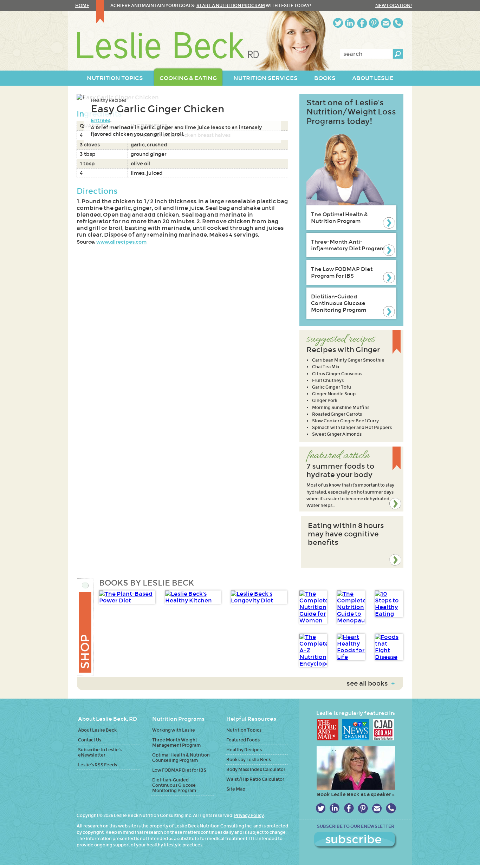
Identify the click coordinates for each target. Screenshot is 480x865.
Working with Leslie (173, 730)
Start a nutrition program (230, 5)
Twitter (338, 23)
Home (82, 5)
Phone (398, 23)
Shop (85, 626)
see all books (370, 683)
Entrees (100, 120)
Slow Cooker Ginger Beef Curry (345, 420)
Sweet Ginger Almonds (337, 434)
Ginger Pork (324, 400)
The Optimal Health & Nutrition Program (339, 217)
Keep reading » (351, 479)
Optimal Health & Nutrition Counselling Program (181, 757)
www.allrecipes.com (121, 242)
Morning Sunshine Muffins (340, 407)
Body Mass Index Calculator (255, 769)
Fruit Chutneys (328, 380)
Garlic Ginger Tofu (331, 387)
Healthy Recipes (108, 100)
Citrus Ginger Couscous (337, 373)
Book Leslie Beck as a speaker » (356, 794)
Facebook (362, 23)
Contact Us (89, 739)
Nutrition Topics (243, 730)
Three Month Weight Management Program (176, 742)
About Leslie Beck (97, 730)
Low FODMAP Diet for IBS (179, 770)
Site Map (235, 789)
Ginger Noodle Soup (334, 393)
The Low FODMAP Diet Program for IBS (341, 272)
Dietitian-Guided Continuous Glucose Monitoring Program (338, 303)
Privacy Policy (249, 815)
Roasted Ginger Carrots (337, 414)
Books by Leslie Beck (248, 759)
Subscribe (355, 840)
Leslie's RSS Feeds (97, 764)
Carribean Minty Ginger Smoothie (348, 360)
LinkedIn (350, 23)
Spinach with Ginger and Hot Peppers (352, 427)
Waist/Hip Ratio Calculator (255, 779)
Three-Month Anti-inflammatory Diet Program (348, 245)
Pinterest (374, 23)
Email (386, 23)
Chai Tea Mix (325, 366)
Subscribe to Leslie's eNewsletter (100, 752)
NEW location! (393, 5)
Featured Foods (243, 739)
